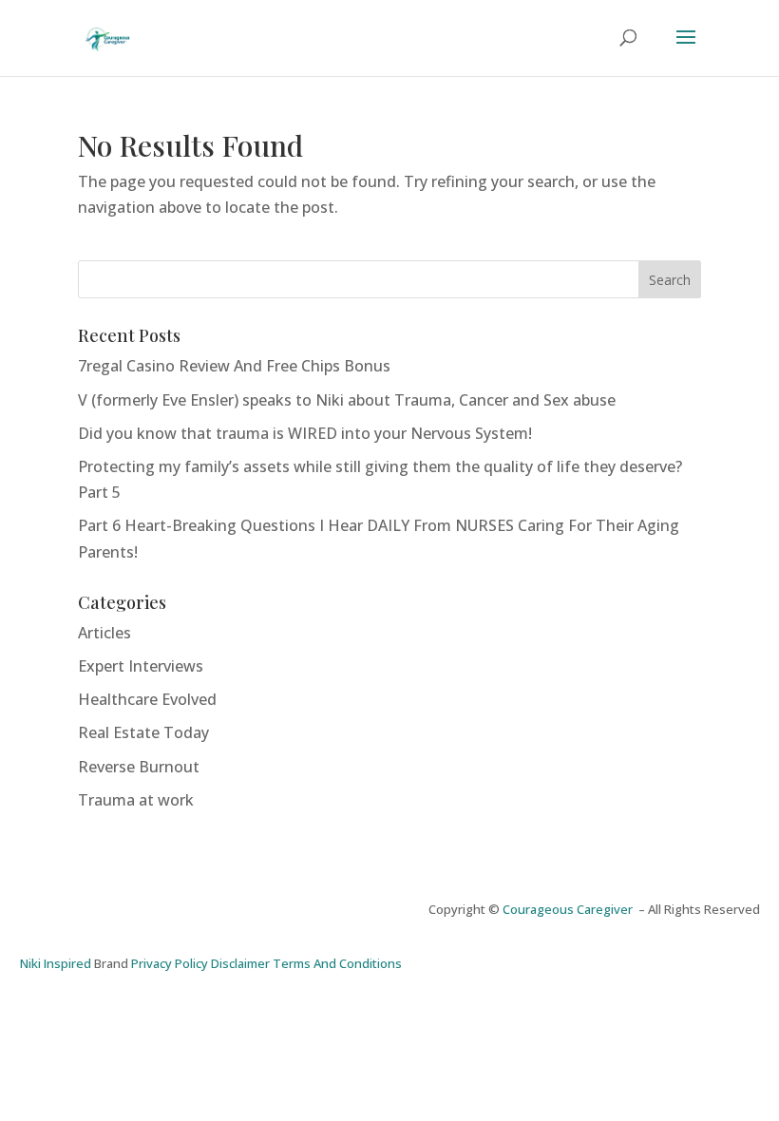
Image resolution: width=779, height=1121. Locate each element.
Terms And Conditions (337, 963)
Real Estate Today (143, 732)
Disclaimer (240, 963)
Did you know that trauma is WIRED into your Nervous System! (305, 433)
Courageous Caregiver (570, 909)
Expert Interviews (140, 666)
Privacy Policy (169, 963)
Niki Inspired (55, 963)
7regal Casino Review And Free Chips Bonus (234, 365)
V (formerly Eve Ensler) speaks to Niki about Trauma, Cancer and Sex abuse (347, 400)
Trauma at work (136, 799)
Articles (104, 632)
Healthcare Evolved (147, 699)
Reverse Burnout (139, 766)
